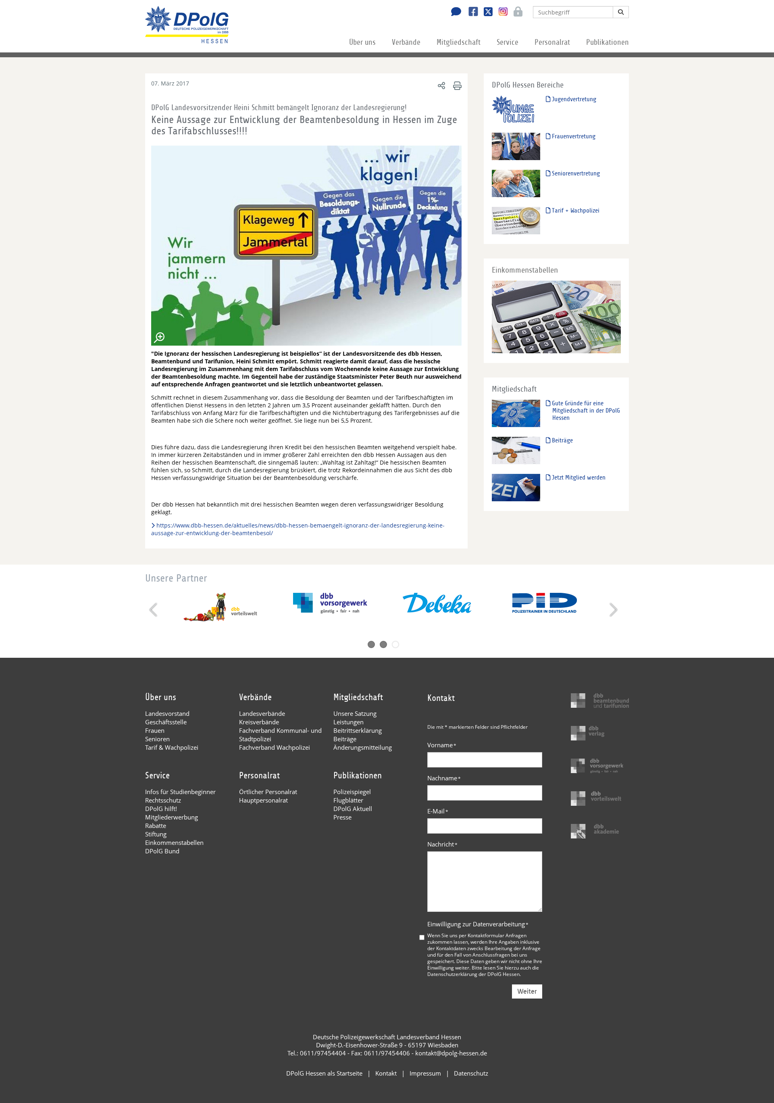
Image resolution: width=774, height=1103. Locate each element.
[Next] (613, 610)
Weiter (527, 991)
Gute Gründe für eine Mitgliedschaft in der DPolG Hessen (585, 410)
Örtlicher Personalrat (268, 792)
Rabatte (155, 826)
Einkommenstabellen (174, 842)
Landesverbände (262, 713)
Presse (342, 817)
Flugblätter (348, 800)
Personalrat (552, 42)
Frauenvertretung (572, 136)
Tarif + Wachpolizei (574, 210)
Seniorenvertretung (575, 173)
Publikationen (607, 42)
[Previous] (154, 610)
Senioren (157, 739)
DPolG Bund (162, 851)
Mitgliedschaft (459, 42)
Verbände (406, 42)
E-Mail (437, 811)
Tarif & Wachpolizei (171, 747)
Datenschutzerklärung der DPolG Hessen (473, 974)
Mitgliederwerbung (171, 817)
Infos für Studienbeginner (180, 792)
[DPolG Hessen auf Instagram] (500, 11)
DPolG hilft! (161, 809)
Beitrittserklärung (357, 730)
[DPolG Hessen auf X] (485, 12)
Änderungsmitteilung (362, 747)
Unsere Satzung (355, 713)
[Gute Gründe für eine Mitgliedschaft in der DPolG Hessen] (516, 413)
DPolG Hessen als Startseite (324, 1073)
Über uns (362, 42)
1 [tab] (371, 644)
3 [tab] (395, 644)
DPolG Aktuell (352, 809)
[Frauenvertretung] (516, 146)
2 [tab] (383, 644)
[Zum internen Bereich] (516, 12)
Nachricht (442, 844)
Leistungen (348, 722)
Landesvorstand (167, 713)
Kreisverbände (259, 722)
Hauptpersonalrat (263, 800)
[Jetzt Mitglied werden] (516, 487)
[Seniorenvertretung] (516, 183)
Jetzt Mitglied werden (577, 477)
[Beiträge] (516, 450)
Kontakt (386, 1073)
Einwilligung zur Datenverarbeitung (477, 924)
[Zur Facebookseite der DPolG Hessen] (470, 12)
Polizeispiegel (352, 792)
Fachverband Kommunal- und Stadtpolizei (280, 734)
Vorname (441, 745)
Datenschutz (471, 1073)
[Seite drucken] (456, 85)
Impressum (425, 1073)
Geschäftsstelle (166, 722)
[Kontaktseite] (454, 12)
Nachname (444, 778)
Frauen (154, 730)
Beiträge (561, 440)
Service (507, 42)
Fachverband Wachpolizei (274, 747)
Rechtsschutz (163, 800)
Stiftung (155, 834)
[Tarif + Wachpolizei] (516, 220)
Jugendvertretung (573, 99)
